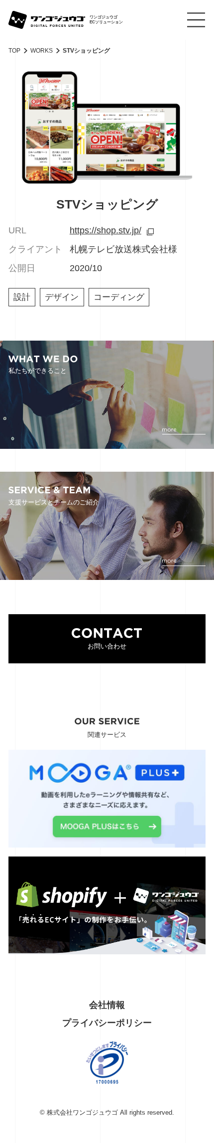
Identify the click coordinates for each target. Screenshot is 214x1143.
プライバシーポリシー (107, 1023)
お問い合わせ (107, 646)
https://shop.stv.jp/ (105, 230)
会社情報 (107, 1005)
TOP (14, 50)
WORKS (41, 50)
